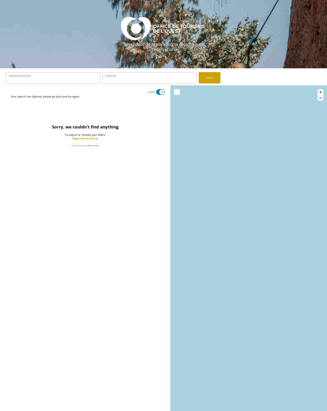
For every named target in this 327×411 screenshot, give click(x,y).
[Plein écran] (177, 92)
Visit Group (93, 145)
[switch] (158, 92)
